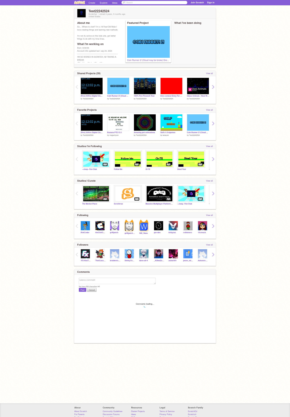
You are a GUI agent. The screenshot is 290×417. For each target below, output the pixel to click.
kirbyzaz (172, 232)
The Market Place (89, 203)
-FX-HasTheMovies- (86, 260)
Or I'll (148, 169)
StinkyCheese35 (130, 260)
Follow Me (118, 169)
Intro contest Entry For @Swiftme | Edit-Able (171, 96)
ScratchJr (192, 414)
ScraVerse (118, 203)
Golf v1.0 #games (167, 132)
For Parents (79, 414)
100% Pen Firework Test (144, 96)
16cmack (202, 232)
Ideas (115, 2)
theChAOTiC (100, 232)
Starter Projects (138, 411)
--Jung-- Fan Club (89, 169)
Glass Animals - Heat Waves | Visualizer (198, 96)
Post (83, 289)
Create (92, 2)
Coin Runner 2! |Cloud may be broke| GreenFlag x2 (152, 60)
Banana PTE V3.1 (114, 132)
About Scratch (80, 411)
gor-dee (157, 232)
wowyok (166, 135)
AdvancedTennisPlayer (203, 260)
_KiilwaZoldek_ (159, 260)
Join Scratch (197, 2)
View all (209, 73)
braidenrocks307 (115, 260)
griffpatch (114, 232)
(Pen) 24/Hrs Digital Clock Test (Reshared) (92, 96)
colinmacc (187, 232)
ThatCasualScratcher (100, 260)
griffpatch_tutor (130, 233)
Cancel (92, 289)
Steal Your (181, 169)
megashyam (114, 135)
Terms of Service (167, 411)
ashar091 (173, 260)
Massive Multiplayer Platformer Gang (159, 203)
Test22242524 (88, 98)
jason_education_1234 (188, 260)
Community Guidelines (112, 411)
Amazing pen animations (144, 132)
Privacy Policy (166, 414)
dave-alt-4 (143, 260)
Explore (103, 2)
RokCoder (85, 232)
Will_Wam (143, 233)
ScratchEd (192, 411)
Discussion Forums (111, 414)
